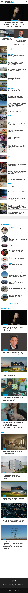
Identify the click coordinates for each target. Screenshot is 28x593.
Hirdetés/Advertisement (19, 584)
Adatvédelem (14, 585)
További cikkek (14, 217)
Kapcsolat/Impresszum (8, 584)
